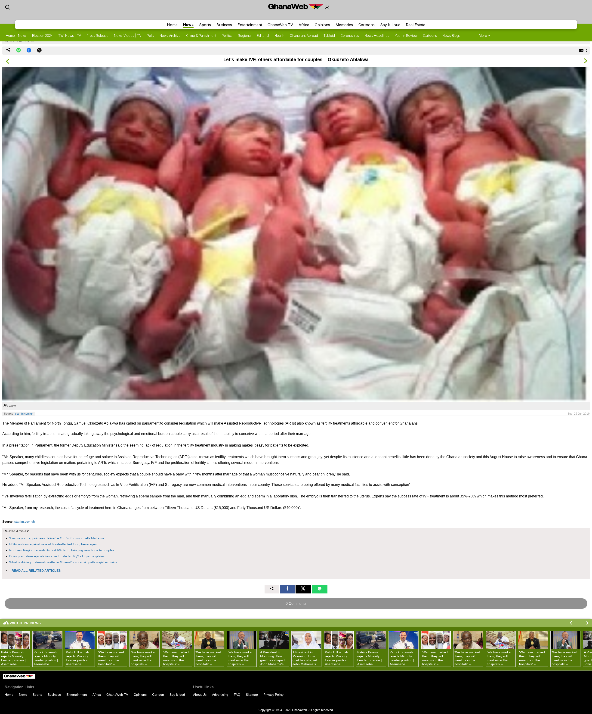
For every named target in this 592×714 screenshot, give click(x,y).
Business (224, 24)
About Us (200, 694)
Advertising (220, 694)
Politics (227, 35)
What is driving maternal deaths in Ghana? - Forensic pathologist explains (63, 562)
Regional (244, 35)
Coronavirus (349, 35)
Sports (205, 24)
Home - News (16, 35)
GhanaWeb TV (280, 24)
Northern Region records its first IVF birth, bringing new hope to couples (61, 550)
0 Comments (296, 603)
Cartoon (158, 694)
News (188, 24)
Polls (150, 35)
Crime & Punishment (201, 35)
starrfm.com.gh (24, 413)
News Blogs (451, 35)
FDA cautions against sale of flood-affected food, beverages (53, 544)
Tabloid (329, 35)
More (483, 35)
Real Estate (415, 24)
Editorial (263, 35)
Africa (304, 24)
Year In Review (406, 35)
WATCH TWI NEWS (25, 623)
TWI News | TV (69, 35)
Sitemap (252, 694)
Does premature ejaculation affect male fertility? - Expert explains (57, 556)
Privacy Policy (273, 694)
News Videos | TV (127, 35)
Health (279, 35)
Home (172, 24)
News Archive (170, 35)
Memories (344, 24)
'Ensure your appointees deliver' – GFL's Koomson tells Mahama (56, 538)
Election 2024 (42, 35)
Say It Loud (390, 24)
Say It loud (177, 694)
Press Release (97, 35)
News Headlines (376, 35)
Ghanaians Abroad (304, 35)
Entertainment (249, 24)
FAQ (237, 694)
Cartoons (366, 24)
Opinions (322, 24)
